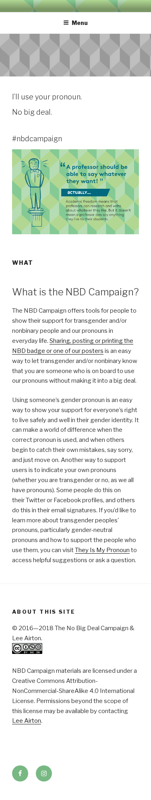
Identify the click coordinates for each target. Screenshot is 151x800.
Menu (80, 22)
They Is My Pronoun (102, 550)
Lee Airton (26, 720)
